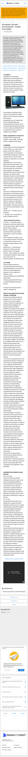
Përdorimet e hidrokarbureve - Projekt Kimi (13, 70)
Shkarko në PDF (9, 559)
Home (14, 604)
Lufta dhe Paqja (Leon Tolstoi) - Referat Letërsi (14, 66)
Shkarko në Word (18, 559)
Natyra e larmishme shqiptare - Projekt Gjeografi (14, 68)
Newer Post (14, 597)
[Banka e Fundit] (12, 4)
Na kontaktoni (16, 745)
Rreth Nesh (4, 745)
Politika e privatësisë (18, 747)
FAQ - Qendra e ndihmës (6, 749)
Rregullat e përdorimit (6, 747)
